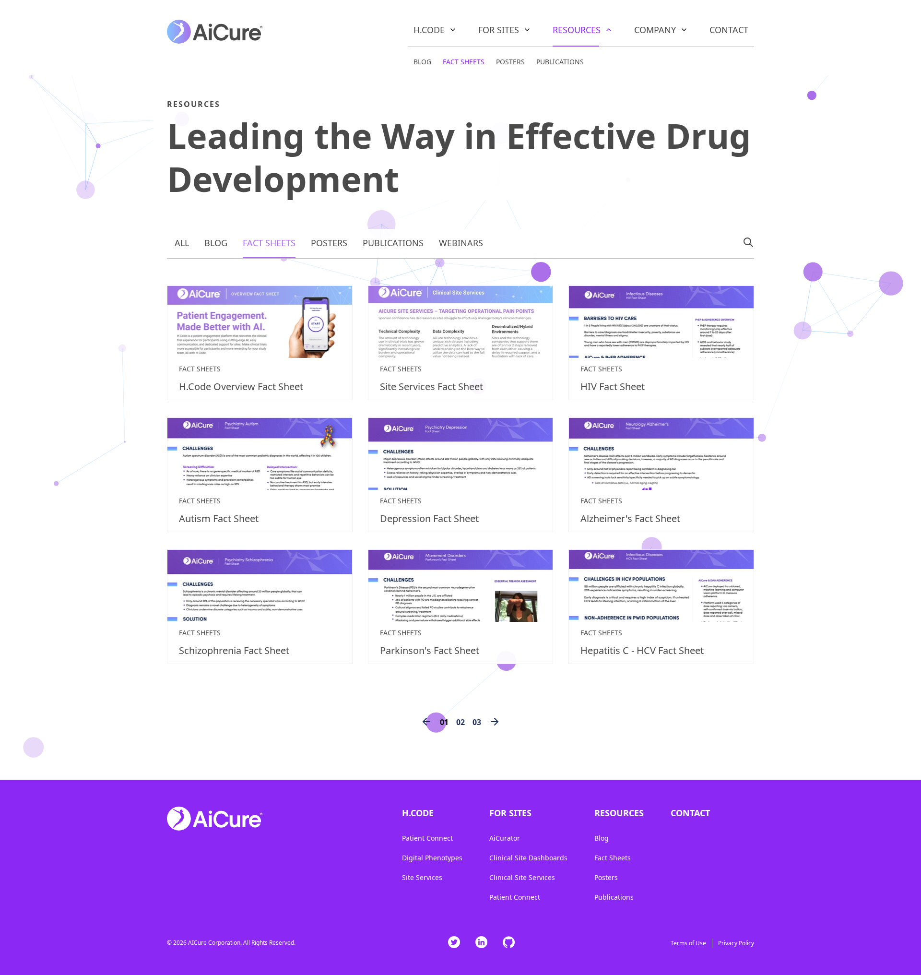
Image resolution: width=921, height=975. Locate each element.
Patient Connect (427, 838)
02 (460, 722)
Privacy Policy (736, 943)
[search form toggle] (748, 242)
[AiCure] (215, 30)
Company (655, 30)
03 (476, 722)
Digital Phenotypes (432, 857)
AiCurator (504, 838)
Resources (577, 30)
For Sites (498, 30)
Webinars (461, 243)
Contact (728, 30)
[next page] (494, 722)
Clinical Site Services (522, 877)
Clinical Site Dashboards (528, 857)
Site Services (422, 877)
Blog (422, 61)
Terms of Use (688, 943)
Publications (560, 61)
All (182, 243)
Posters (510, 61)
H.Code (429, 30)
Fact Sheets (463, 61)
